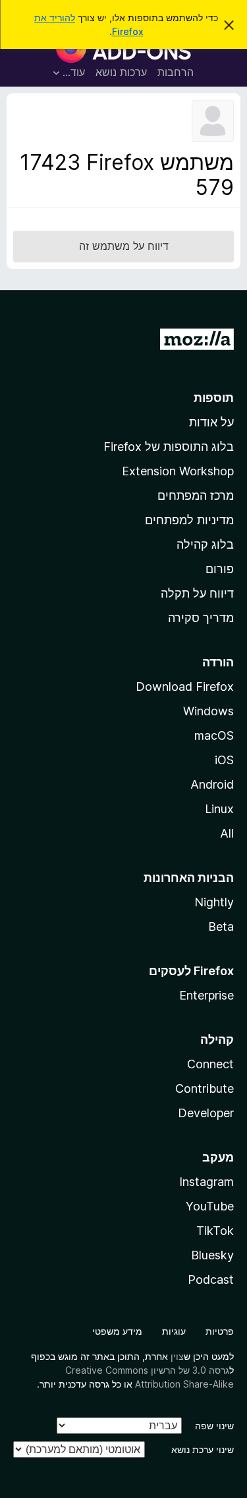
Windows (208, 711)
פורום (220, 569)
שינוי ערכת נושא (202, 1449)
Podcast (211, 1279)
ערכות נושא (121, 72)
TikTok (215, 1231)
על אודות (211, 422)
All (227, 833)
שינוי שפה (214, 1425)
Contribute (204, 1088)
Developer (206, 1113)
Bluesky (212, 1255)
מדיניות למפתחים (189, 520)
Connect (210, 1064)
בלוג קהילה (205, 544)
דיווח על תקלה (197, 593)
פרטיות (220, 1331)
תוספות (214, 398)
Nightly (214, 902)
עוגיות (174, 1331)
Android (212, 784)
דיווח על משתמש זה (124, 246)
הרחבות (175, 72)
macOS (214, 735)
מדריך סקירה (201, 618)
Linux (219, 809)
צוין (177, 1356)
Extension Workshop (178, 471)
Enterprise (206, 995)
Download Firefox (185, 686)
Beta (221, 926)
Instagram (206, 1182)
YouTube (210, 1206)
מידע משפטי (117, 1331)
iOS (224, 760)
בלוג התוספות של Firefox (168, 446)
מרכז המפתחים (195, 495)
